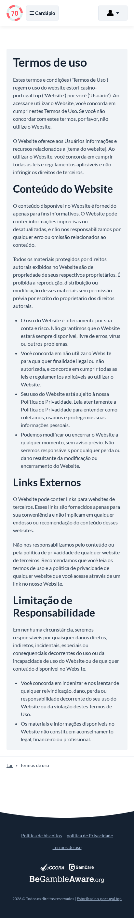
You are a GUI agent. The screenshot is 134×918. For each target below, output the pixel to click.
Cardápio (45, 13)
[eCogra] (52, 867)
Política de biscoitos (41, 835)
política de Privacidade (90, 835)
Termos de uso (67, 847)
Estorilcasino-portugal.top (99, 898)
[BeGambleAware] (67, 879)
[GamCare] (81, 867)
